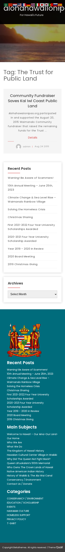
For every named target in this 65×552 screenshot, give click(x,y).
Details (32, 138)
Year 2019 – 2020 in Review (26, 248)
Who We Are (14, 442)
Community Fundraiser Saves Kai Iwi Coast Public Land (32, 101)
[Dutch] (15, 5)
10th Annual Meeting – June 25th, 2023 (30, 187)
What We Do (14, 446)
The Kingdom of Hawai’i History (25, 450)
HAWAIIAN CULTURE (18, 511)
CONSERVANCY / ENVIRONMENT (25, 498)
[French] (24, 5)
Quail (59, 547)
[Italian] (37, 5)
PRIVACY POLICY (16, 519)
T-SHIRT (11, 523)
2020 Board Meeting (21, 256)
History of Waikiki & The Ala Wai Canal (29, 475)
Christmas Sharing (20, 217)
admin (27, 146)
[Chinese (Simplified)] (10, 5)
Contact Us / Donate (19, 484)
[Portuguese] (51, 5)
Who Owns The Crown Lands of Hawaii (30, 467)
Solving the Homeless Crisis (26, 209)
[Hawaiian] (33, 5)
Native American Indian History (25, 471)
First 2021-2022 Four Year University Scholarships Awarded (31, 227)
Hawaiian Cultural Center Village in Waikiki (32, 455)
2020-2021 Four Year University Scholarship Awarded (28, 239)
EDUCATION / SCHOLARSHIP (23, 502)
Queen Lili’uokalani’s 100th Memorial (28, 463)
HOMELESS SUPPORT (18, 515)
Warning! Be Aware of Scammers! (30, 178)
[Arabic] (6, 5)
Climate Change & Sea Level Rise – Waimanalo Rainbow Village (32, 199)
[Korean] (46, 5)
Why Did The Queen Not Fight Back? (28, 459)
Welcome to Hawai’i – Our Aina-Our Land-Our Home (32, 436)
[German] (28, 5)
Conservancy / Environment (24, 479)
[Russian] (55, 5)
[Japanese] (42, 5)
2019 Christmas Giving (23, 264)
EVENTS (11, 507)
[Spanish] (60, 5)
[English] (19, 5)
